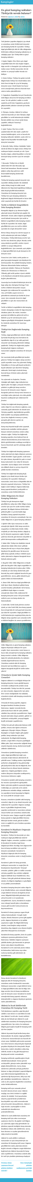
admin (22, 17)
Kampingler (7, 1)
